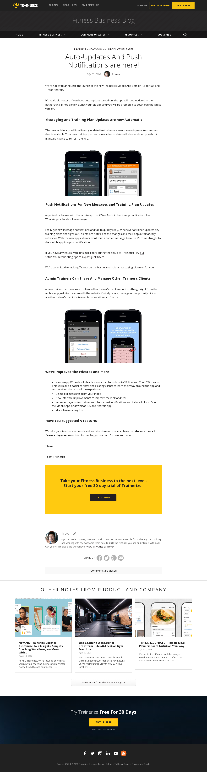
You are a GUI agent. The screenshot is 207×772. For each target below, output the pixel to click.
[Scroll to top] (200, 766)
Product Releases (120, 49)
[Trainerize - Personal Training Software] (29, 5)
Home (19, 34)
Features (70, 5)
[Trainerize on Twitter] (92, 753)
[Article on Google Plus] (114, 558)
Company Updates (93, 34)
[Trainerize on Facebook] (85, 753)
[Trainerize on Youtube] (116, 753)
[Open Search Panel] (185, 34)
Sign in (142, 5)
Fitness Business (50, 34)
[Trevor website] (74, 533)
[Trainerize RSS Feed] (123, 753)
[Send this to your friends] (121, 558)
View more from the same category (103, 682)
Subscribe (164, 34)
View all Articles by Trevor (100, 546)
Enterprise (90, 5)
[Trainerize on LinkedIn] (108, 753)
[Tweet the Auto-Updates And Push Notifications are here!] (106, 558)
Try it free (183, 5)
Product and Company (90, 49)
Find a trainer (160, 5)
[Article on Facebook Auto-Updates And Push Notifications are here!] (99, 558)
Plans (53, 5)
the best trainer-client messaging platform (118, 267)
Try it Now (103, 497)
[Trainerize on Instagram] (100, 753)
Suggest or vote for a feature (107, 435)
